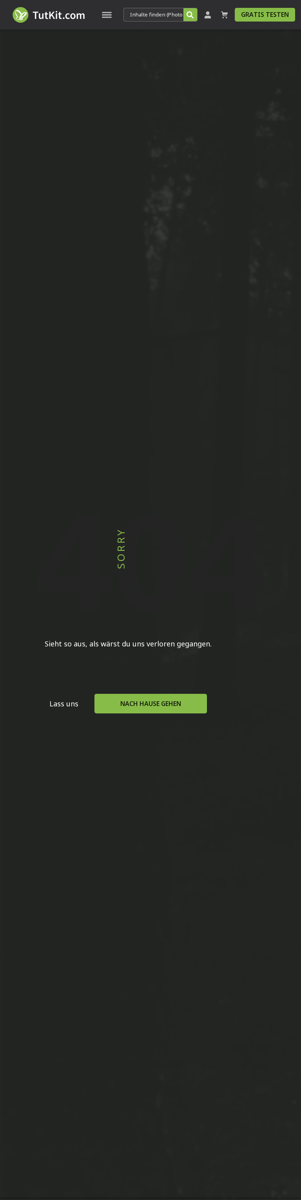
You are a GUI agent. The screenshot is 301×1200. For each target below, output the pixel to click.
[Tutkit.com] (48, 14)
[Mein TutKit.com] (207, 15)
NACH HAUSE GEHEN (150, 703)
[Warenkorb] (224, 15)
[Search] (190, 15)
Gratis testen (265, 14)
